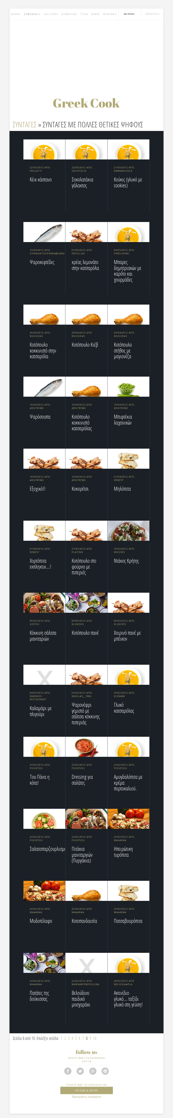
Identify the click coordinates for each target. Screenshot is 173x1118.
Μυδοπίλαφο (41, 920)
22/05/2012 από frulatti (40, 169)
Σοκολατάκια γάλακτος (82, 182)
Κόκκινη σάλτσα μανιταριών (43, 635)
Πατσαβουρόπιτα (128, 920)
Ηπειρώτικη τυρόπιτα (123, 851)
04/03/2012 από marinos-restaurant (40, 696)
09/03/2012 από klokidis (82, 622)
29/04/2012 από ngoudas (40, 334)
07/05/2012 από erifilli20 (82, 251)
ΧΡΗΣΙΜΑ (109, 14)
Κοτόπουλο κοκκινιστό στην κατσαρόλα (43, 350)
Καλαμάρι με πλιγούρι (41, 711)
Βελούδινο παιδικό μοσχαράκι (81, 998)
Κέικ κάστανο (41, 179)
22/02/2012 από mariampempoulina (85, 982)
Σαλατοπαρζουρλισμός (49, 848)
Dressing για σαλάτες (82, 779)
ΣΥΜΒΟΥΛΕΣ (69, 14)
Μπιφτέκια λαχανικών (123, 419)
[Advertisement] (86, 53)
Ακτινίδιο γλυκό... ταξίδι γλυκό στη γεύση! (128, 998)
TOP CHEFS (51, 14)
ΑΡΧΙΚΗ (15, 14)
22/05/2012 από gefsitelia (82, 169)
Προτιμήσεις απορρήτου (86, 1096)
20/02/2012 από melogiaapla (124, 982)
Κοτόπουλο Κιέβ (85, 344)
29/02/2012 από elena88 (124, 694)
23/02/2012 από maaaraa (124, 838)
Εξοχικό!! (37, 488)
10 (94, 1038)
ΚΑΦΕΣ (95, 14)
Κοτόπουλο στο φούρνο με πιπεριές (84, 566)
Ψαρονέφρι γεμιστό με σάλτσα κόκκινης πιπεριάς (86, 713)
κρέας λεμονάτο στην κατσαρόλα (85, 264)
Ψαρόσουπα (40, 416)
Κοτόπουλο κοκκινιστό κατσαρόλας (82, 422)
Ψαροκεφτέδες (42, 262)
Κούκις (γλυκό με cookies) (128, 182)
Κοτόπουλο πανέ (85, 632)
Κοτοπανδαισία (84, 920)
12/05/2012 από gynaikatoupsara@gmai (47, 251)
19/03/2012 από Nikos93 (124, 550)
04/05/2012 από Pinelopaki (124, 251)
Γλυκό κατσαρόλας (124, 707)
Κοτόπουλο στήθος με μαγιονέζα (123, 350)
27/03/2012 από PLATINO (82, 550)
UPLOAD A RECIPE (86, 1090)
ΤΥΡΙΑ (84, 14)
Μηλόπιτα (122, 488)
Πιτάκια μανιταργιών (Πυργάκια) (82, 854)
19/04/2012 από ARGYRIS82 (40, 406)
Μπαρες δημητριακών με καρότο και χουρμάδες (127, 270)
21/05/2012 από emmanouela (124, 169)
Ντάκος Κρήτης (126, 560)
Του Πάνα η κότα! (40, 779)
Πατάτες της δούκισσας (39, 995)
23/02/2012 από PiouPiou (40, 766)
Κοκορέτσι (80, 488)
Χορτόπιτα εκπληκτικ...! (40, 563)
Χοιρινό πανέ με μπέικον (127, 635)
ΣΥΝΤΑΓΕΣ (31, 14)
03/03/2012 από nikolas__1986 (82, 694)
